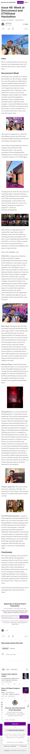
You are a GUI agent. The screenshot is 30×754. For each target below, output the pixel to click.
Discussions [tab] (14, 669)
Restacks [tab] (12, 648)
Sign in (26, 2)
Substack (6, 750)
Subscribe (20, 2)
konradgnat (8, 23)
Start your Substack (10, 746)
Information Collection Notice (18, 622)
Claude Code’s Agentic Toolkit (9, 675)
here (25, 157)
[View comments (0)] (8, 29)
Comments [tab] (5, 648)
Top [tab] (3, 669)
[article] (15, 679)
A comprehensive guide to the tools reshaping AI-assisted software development (10, 679)
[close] (25, 700)
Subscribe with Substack (16, 730)
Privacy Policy (20, 737)
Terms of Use (23, 621)
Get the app (23, 746)
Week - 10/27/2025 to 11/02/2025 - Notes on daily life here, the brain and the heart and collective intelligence (10, 693)
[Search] (27, 669)
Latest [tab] (7, 669)
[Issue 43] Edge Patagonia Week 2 (10, 689)
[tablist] (8, 648)
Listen (26, 24)
